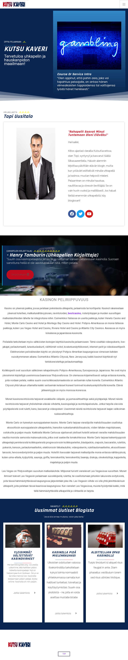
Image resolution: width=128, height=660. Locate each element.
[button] (20, 275)
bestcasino (74, 313)
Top (64, 654)
